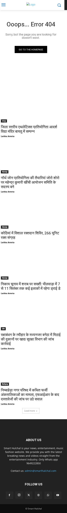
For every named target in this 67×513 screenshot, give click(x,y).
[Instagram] (19, 495)
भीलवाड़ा (4, 172)
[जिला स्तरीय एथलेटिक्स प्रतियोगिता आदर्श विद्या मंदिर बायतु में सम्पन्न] (31, 108)
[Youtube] (57, 495)
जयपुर (4, 121)
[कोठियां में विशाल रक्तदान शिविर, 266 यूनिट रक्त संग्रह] (31, 214)
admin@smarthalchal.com (40, 470)
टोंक (3, 328)
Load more (29, 410)
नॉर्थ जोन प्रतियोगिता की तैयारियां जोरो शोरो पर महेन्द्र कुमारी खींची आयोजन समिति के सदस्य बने (30, 182)
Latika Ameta (7, 136)
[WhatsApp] (48, 495)
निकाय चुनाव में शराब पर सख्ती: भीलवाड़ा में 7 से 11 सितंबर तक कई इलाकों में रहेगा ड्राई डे (30, 286)
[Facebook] (9, 495)
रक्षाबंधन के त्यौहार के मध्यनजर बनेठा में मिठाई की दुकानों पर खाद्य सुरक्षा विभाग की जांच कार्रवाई (31, 339)
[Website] (38, 495)
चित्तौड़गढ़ (5, 384)
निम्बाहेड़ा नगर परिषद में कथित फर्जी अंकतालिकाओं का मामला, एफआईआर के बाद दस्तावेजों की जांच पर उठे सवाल (30, 394)
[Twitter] (28, 495)
